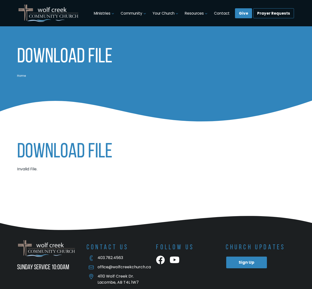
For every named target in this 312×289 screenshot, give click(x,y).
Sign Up (246, 262)
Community (131, 13)
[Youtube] (175, 260)
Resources (194, 13)
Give (243, 13)
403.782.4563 (110, 257)
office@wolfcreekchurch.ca (124, 267)
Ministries (102, 13)
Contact (222, 13)
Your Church (164, 13)
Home (21, 76)
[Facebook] (160, 260)
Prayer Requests (273, 13)
